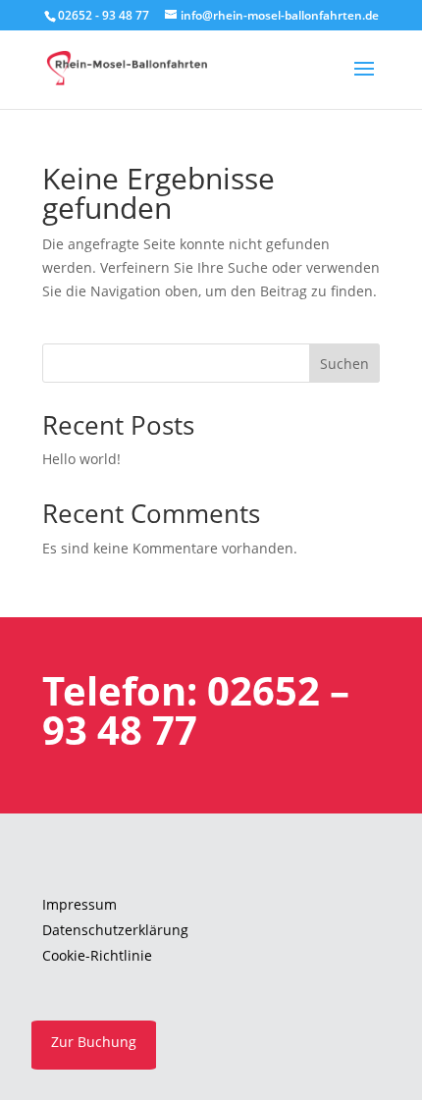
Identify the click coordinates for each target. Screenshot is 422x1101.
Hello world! (81, 458)
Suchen (344, 363)
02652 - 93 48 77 (103, 15)
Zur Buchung (93, 1041)
